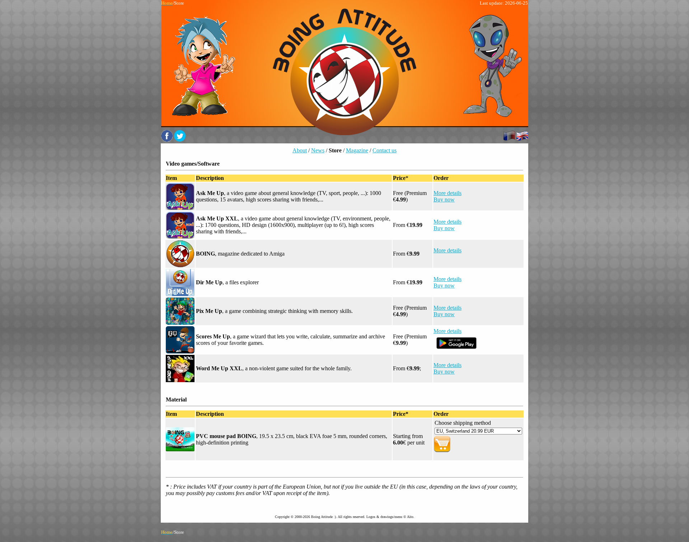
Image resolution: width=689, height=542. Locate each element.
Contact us (384, 150)
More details (447, 193)
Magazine (357, 150)
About (299, 150)
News (317, 150)
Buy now (444, 199)
